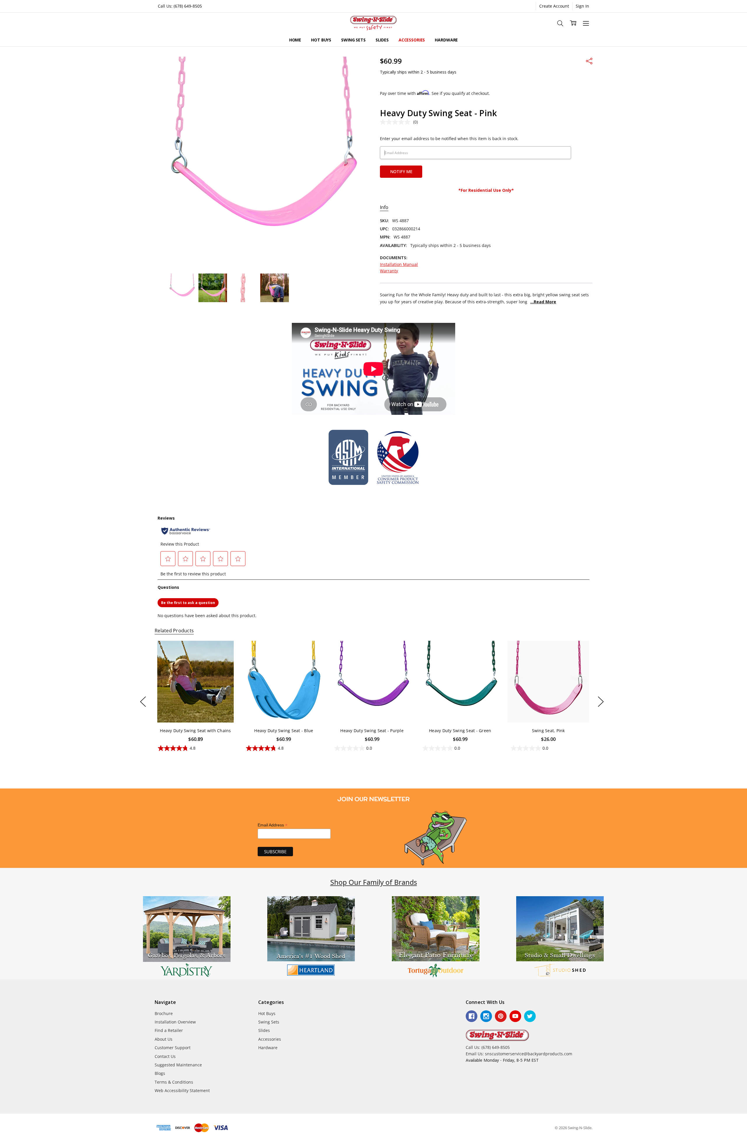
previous (143, 701)
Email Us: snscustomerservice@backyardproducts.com (519, 1053)
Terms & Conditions (174, 1082)
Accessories (412, 40)
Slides (382, 40)
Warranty (389, 271)
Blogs (160, 1073)
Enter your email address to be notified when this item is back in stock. (449, 138)
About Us (163, 1039)
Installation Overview (175, 1022)
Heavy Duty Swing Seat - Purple (372, 730)
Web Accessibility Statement (182, 1090)
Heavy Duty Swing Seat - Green (460, 730)
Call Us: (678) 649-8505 (180, 6)
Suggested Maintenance (178, 1065)
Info (384, 207)
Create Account (554, 6)
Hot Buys (321, 40)
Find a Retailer (169, 1030)
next (601, 701)
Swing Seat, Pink (548, 730)
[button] (187, 937)
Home (295, 40)
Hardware (446, 40)
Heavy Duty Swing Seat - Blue (283, 730)
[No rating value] (396, 122)
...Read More (543, 301)
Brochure (164, 1013)
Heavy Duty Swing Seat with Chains (195, 730)
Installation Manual (399, 264)
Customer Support (173, 1047)
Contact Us (165, 1056)
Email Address (272, 825)
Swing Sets (353, 40)
